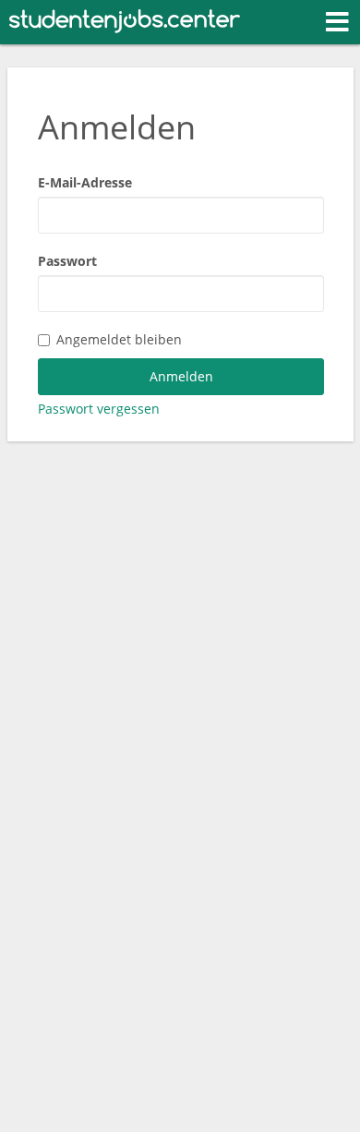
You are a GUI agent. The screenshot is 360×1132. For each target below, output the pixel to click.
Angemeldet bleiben (119, 339)
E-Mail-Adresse (85, 182)
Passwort (67, 261)
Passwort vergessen (99, 408)
